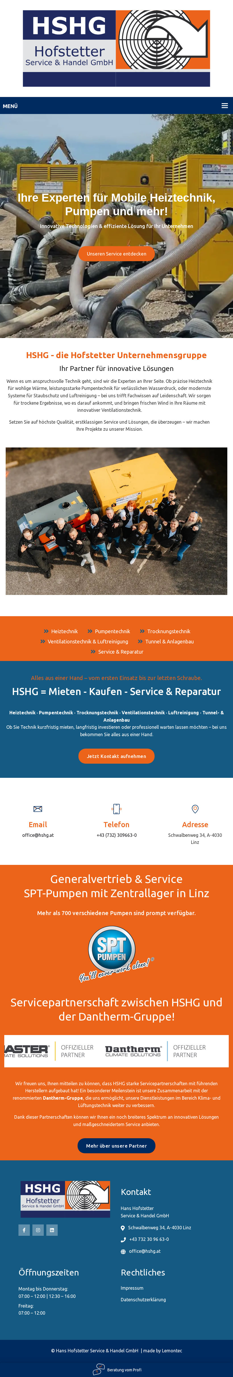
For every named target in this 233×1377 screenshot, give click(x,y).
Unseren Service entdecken (116, 253)
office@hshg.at (38, 835)
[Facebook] (24, 1230)
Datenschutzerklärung (143, 1299)
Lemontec (172, 1350)
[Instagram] (38, 1230)
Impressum (132, 1288)
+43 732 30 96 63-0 (149, 1239)
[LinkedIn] (52, 1230)
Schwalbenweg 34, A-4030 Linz (159, 1227)
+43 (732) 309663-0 (117, 835)
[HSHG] (116, 47)
